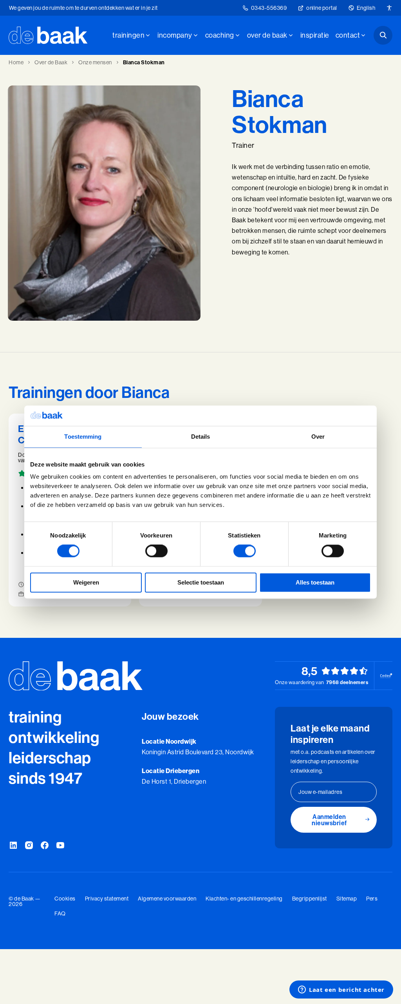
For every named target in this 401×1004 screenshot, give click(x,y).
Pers (372, 898)
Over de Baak (267, 35)
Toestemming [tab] (82, 436)
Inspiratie (314, 35)
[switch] (156, 551)
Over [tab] (318, 436)
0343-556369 (269, 8)
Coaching (219, 35)
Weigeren (86, 582)
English (366, 8)
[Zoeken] (383, 35)
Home (16, 62)
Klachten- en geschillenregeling (244, 898)
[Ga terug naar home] (48, 35)
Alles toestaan (315, 582)
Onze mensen (95, 62)
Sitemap (346, 898)
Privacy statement (107, 898)
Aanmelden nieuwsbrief (329, 820)
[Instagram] (29, 846)
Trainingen (128, 35)
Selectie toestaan (200, 582)
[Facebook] (44, 846)
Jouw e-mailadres (320, 791)
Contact (348, 35)
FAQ (60, 913)
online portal (321, 8)
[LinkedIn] (13, 846)
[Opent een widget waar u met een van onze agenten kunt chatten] (341, 990)
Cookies (65, 898)
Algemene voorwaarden (167, 898)
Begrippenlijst (309, 898)
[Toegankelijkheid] (389, 8)
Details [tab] (200, 436)
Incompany (174, 35)
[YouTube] (60, 846)
